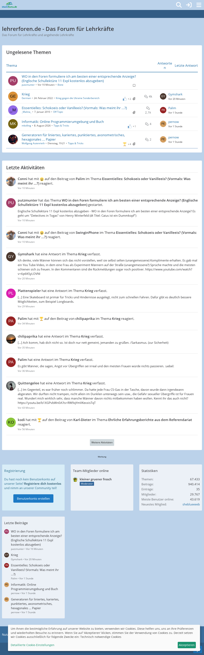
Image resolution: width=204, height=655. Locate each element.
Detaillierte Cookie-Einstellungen (32, 645)
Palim (172, 108)
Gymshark (175, 94)
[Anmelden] (189, 5)
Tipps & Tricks (61, 125)
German (26, 98)
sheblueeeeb (191, 504)
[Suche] (179, 5)
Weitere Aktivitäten (102, 442)
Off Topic (58, 112)
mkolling (26, 125)
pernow (173, 122)
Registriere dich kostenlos (42, 484)
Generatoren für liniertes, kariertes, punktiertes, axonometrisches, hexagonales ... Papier (73, 137)
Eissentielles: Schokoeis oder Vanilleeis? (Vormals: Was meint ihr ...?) (74, 108)
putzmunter (28, 84)
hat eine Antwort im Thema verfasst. (59, 254)
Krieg (26, 94)
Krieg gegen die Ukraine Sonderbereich (77, 98)
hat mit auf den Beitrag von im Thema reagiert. (104, 180)
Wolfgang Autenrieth (33, 143)
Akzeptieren (187, 645)
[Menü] (199, 5)
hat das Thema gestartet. (108, 202)
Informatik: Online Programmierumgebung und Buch (63, 121)
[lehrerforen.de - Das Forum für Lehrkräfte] (9, 5)
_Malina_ (26, 112)
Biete (60, 84)
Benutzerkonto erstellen (33, 498)
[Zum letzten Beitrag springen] (163, 96)
